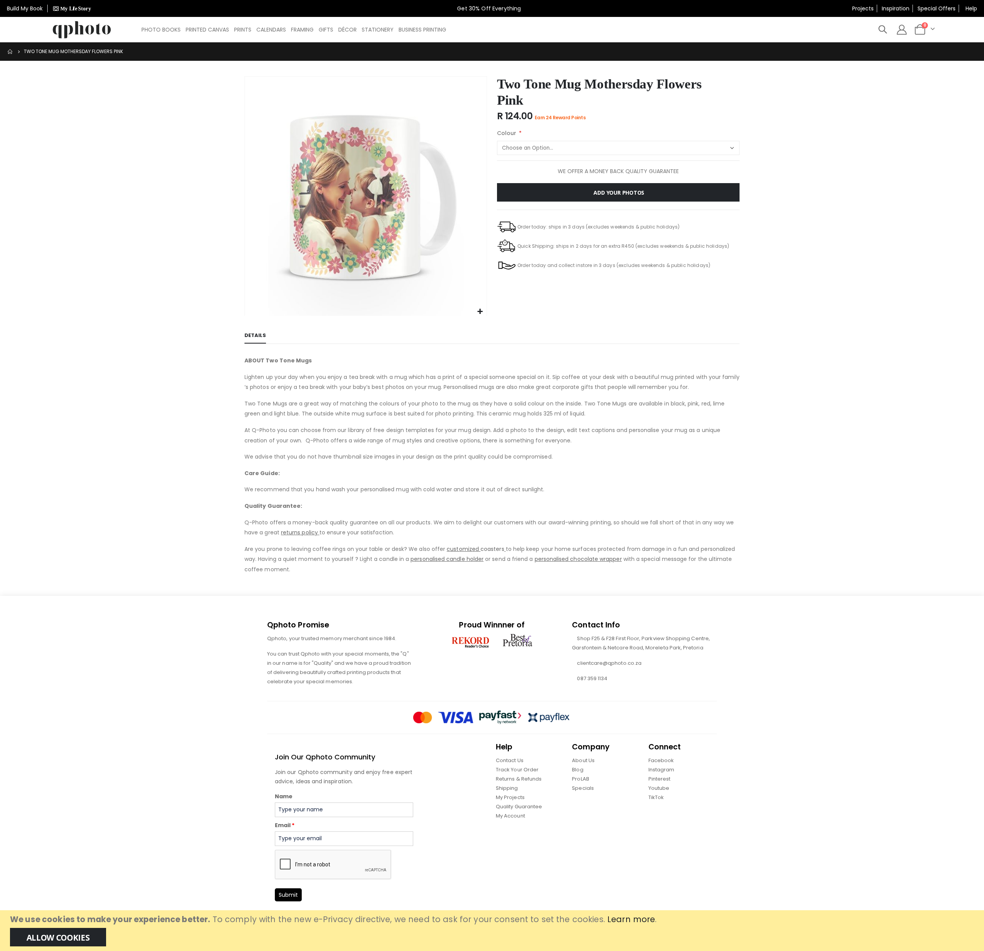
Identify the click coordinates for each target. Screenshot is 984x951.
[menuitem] (161, 29)
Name (284, 796)
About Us (583, 760)
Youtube (658, 788)
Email (284, 825)
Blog (577, 769)
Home (10, 51)
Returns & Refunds (519, 778)
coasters (475, 549)
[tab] (255, 336)
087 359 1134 (592, 678)
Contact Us (510, 760)
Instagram (661, 769)
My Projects (510, 797)
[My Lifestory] (71, 8)
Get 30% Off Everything (489, 8)
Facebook (661, 760)
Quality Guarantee (519, 806)
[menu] (294, 29)
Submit (288, 895)
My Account (510, 815)
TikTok (656, 797)
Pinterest (659, 778)
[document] (493, 930)
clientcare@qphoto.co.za (609, 663)
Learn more (631, 919)
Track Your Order (517, 769)
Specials (583, 788)
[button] (480, 312)
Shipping (507, 788)
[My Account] (901, 30)
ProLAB (580, 778)
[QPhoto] (82, 29)
